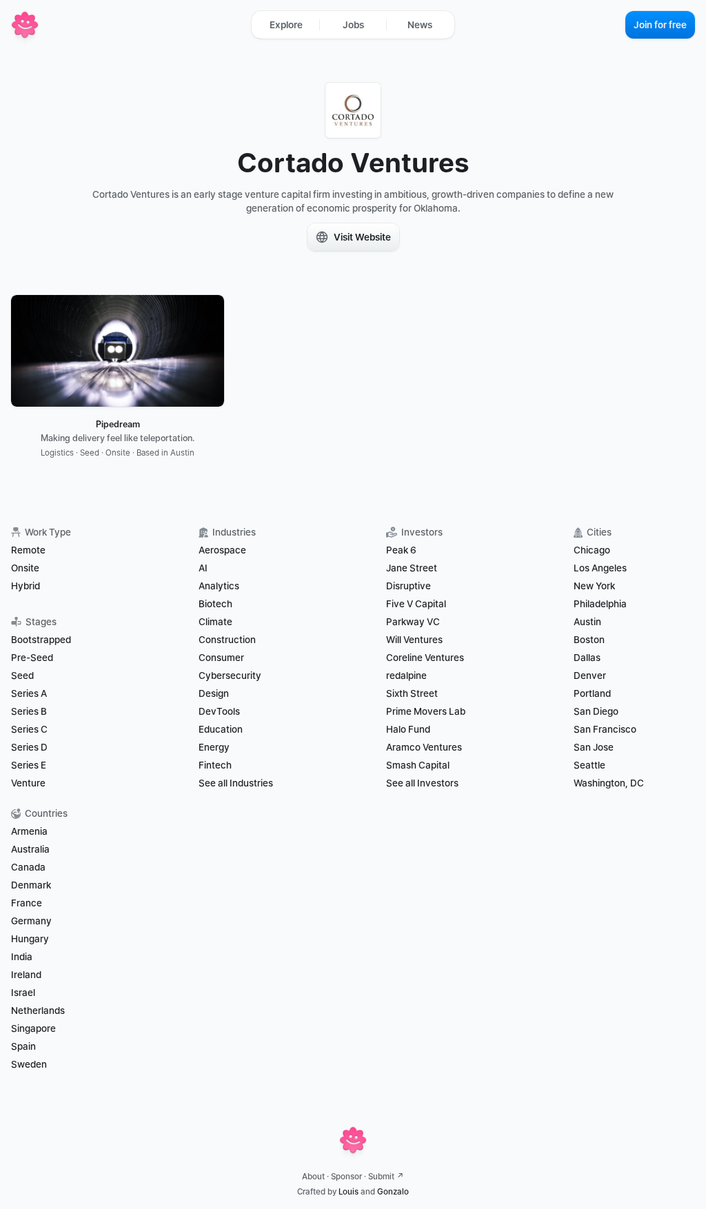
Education (221, 729)
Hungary (30, 938)
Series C (29, 729)
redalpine (406, 675)
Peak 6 (401, 550)
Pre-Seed (32, 657)
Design (214, 693)
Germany (31, 920)
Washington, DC (609, 783)
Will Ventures (414, 639)
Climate (215, 621)
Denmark (31, 885)
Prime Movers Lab (425, 711)
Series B (29, 711)
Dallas (587, 657)
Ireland (26, 974)
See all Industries (236, 783)
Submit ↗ (386, 1176)
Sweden (29, 1064)
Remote (28, 550)
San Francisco (605, 729)
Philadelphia (600, 603)
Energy (214, 747)
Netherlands (38, 1010)
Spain (23, 1046)
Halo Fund (408, 729)
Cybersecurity (230, 675)
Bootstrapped (41, 639)
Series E (28, 765)
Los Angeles (600, 567)
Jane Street (411, 567)
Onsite (25, 567)
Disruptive (408, 585)
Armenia (29, 831)
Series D (29, 747)
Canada (28, 867)
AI (203, 567)
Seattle (589, 765)
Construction (227, 639)
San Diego (596, 711)
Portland (592, 693)
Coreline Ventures (425, 657)
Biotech (215, 603)
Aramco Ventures (424, 747)
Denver (590, 675)
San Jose (594, 747)
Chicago (592, 550)
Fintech (215, 765)
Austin (587, 621)
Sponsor (346, 1176)
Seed (22, 675)
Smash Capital (418, 765)
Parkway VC (413, 621)
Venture (28, 783)
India (21, 956)
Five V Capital (417, 603)
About (313, 1176)
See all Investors (422, 783)
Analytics (219, 585)
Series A (29, 693)
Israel (23, 992)
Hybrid (25, 585)
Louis (349, 1192)
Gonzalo (393, 1192)
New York (594, 585)
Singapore (33, 1028)
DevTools (219, 711)
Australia (30, 849)
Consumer (221, 657)
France (26, 902)
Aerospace (222, 550)
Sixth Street (412, 693)
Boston (589, 639)
